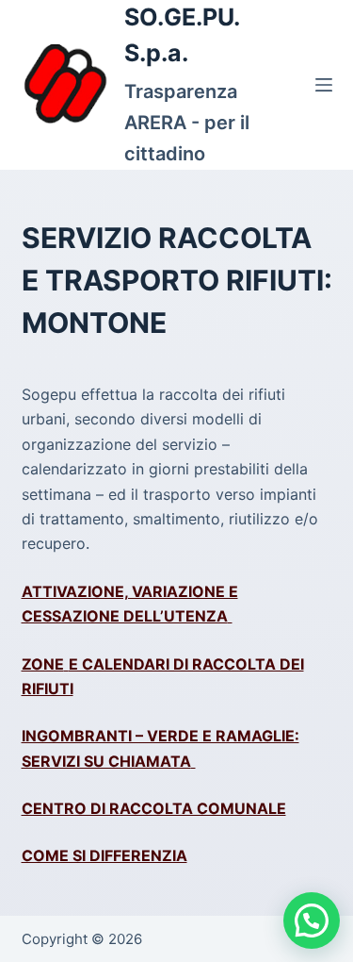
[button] (311, 920)
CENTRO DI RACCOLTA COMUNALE (154, 808)
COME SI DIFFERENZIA (104, 855)
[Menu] (323, 84)
